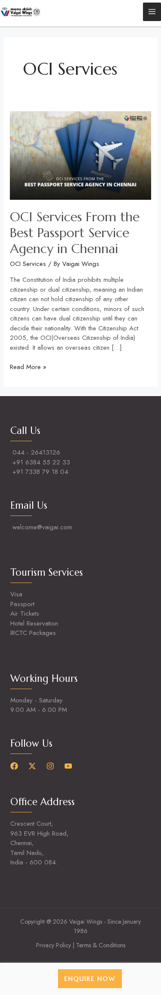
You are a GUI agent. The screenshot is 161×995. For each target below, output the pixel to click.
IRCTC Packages (33, 633)
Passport (22, 604)
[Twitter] (32, 766)
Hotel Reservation (34, 623)
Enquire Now (89, 979)
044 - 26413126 (36, 452)
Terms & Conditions (100, 945)
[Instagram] (50, 766)
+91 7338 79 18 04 (40, 471)
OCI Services (28, 264)
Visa (16, 594)
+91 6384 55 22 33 (41, 462)
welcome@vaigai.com (42, 527)
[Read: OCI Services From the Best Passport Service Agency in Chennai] (80, 154)
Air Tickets (24, 613)
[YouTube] (68, 766)
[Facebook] (14, 766)
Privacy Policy (53, 945)
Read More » (28, 367)
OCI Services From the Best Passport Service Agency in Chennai (75, 232)
